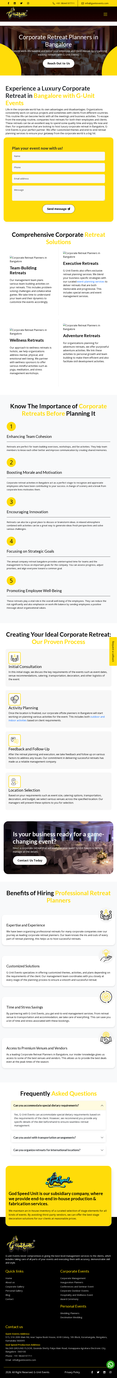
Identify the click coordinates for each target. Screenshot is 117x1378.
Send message (57, 209)
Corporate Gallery (14, 1286)
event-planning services (90, 281)
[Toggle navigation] (105, 14)
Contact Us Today (30, 860)
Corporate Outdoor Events (74, 1290)
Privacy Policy (72, 1372)
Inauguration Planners (71, 1282)
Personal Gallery (14, 1290)
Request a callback (113, 651)
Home (8, 1278)
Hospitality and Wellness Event (76, 1294)
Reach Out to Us (58, 63)
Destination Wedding (71, 1317)
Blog (7, 1294)
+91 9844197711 (65, 3)
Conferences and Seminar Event (77, 1286)
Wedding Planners (69, 1313)
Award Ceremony (69, 1299)
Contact (9, 1299)
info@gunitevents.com (96, 3)
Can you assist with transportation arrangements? (44, 1137)
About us (10, 1282)
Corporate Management (73, 1278)
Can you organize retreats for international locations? (46, 1150)
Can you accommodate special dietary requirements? (46, 1105)
